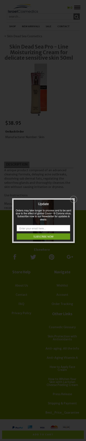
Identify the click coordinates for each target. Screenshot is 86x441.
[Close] (73, 199)
